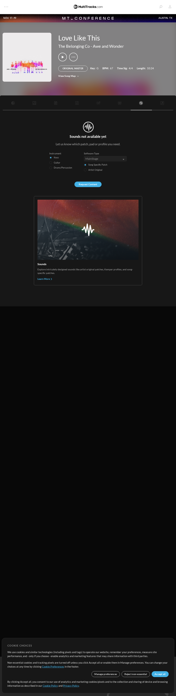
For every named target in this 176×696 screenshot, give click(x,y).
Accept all (160, 674)
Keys (56, 157)
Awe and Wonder (108, 46)
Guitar (57, 162)
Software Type (91, 153)
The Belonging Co (74, 46)
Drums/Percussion (63, 167)
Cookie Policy (50, 685)
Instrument (55, 153)
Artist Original (95, 169)
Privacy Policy (71, 685)
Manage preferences (105, 674)
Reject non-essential (135, 674)
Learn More (43, 278)
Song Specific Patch (97, 164)
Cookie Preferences (53, 666)
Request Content (88, 184)
